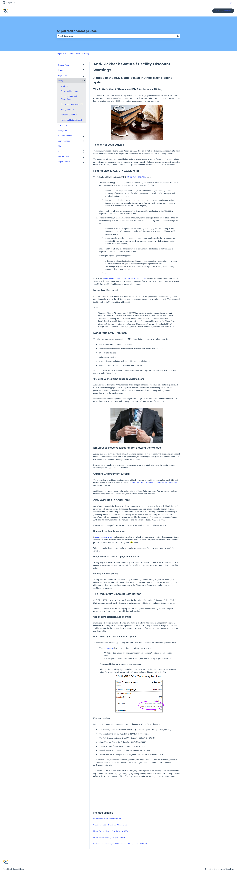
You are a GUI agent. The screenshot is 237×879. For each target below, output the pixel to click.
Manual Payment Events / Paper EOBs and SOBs (110, 831)
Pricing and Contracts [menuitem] (69, 91)
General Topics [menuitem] (64, 65)
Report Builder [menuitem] (64, 161)
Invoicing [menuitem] (64, 86)
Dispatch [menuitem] (61, 70)
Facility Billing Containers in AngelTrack (107, 818)
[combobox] (116, 36)
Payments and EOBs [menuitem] (69, 114)
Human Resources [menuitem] (65, 135)
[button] (84, 65)
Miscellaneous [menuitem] (63, 156)
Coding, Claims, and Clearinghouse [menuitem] (69, 97)
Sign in (231, 2)
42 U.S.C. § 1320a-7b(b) (136, 177)
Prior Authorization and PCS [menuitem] (72, 104)
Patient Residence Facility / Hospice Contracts (109, 837)
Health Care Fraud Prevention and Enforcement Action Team (154, 482)
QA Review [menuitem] (63, 125)
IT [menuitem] (59, 151)
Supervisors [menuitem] (62, 75)
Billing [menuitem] (60, 80)
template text (108, 648)
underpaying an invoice (104, 536)
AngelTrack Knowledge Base (77, 31)
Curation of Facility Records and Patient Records (110, 825)
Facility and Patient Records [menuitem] (71, 120)
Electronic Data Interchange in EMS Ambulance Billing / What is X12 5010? (120, 844)
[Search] (178, 36)
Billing (86, 53)
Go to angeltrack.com (223, 10)
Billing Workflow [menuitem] (67, 109)
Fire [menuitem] (59, 146)
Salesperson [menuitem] (62, 130)
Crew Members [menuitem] (64, 140)
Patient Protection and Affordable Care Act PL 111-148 (124, 278)
